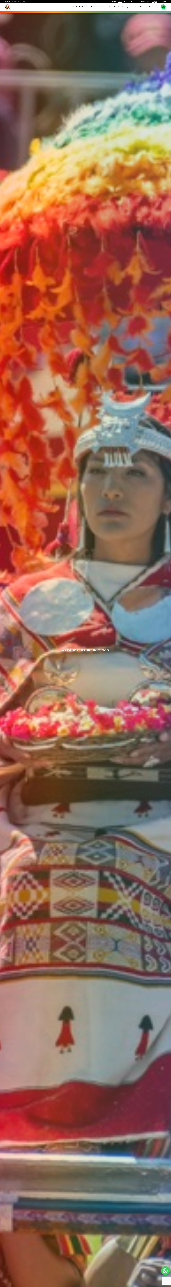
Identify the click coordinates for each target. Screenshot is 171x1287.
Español (163, 2)
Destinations (84, 7)
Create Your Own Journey (118, 7)
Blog (156, 7)
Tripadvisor (163, 6)
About (74, 7)
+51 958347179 (20, 2)
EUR (125, 2)
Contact (149, 7)
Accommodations (137, 7)
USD (120, 2)
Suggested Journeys (98, 7)
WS (165, 1270)
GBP (131, 2)
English (154, 2)
